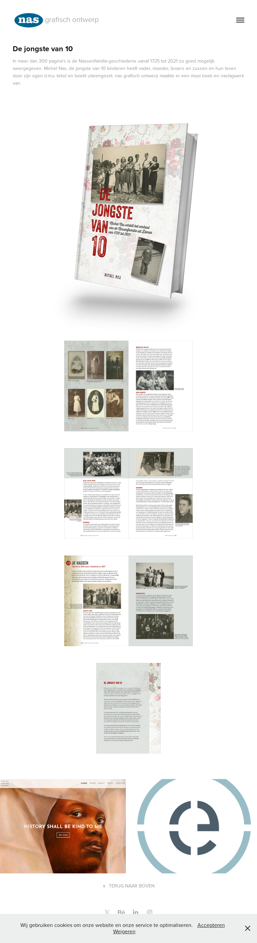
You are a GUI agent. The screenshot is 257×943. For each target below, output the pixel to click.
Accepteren (211, 925)
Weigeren (124, 931)
